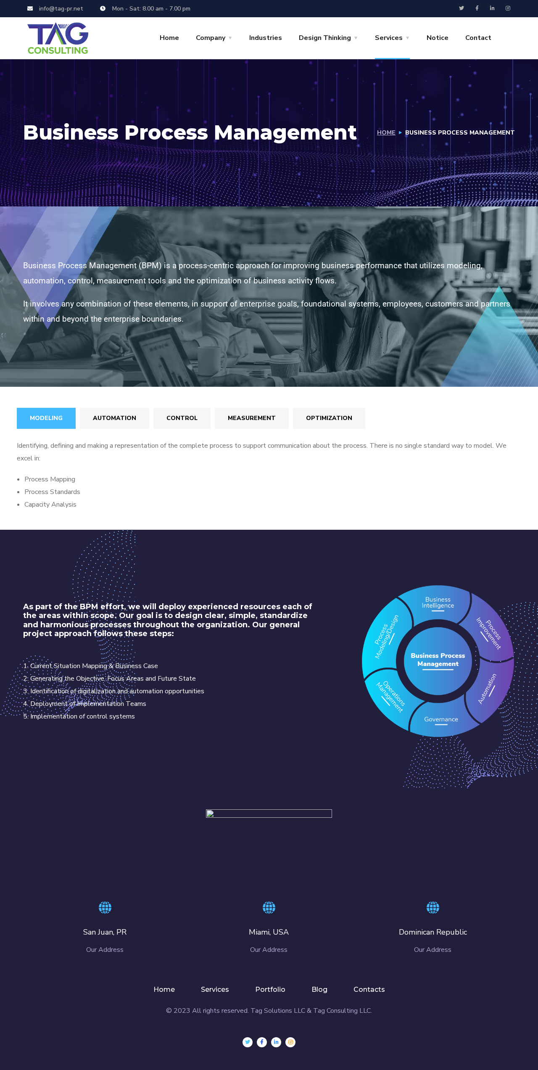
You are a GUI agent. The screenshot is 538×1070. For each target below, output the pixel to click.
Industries (265, 37)
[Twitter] (461, 8)
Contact (478, 37)
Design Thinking (325, 37)
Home (169, 37)
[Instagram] (508, 8)
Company (210, 37)
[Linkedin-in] (492, 8)
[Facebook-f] (477, 8)
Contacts (369, 989)
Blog (319, 989)
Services (389, 37)
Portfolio (270, 989)
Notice (437, 37)
